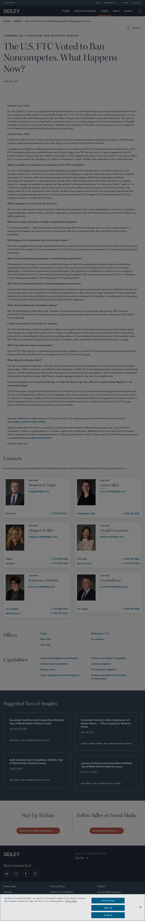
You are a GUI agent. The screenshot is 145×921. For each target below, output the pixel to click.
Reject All (108, 908)
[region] (72, 907)
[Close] (140, 907)
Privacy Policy (71, 901)
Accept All (108, 915)
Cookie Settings (108, 900)
